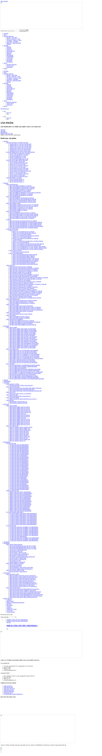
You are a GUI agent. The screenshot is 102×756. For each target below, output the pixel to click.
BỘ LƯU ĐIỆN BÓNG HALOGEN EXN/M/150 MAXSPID (24, 370)
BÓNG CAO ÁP (14, 230)
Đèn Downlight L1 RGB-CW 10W (18, 552)
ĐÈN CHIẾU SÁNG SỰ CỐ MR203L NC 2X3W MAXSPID (25, 354)
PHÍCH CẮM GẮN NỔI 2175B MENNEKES (21, 493)
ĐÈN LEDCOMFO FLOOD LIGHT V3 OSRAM (22, 218)
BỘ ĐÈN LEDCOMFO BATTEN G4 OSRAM (21, 323)
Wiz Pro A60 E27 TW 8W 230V (17, 175)
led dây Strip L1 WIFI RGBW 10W (18, 550)
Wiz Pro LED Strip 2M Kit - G (17, 180)
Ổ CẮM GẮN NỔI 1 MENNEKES (18, 477)
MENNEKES (10, 55)
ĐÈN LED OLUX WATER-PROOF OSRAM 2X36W (23, 202)
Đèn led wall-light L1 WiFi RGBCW (18, 571)
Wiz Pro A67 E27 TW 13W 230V (18, 164)
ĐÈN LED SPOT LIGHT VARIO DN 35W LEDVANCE (24, 577)
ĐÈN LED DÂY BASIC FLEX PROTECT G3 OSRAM (23, 276)
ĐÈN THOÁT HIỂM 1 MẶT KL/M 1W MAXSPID (22, 335)
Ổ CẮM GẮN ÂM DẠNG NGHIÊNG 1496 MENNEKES (24, 531)
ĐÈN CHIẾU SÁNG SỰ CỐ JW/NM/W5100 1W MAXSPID (24, 357)
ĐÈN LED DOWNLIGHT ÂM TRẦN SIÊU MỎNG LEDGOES (25, 388)
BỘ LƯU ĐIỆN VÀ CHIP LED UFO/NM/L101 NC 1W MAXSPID (26, 372)
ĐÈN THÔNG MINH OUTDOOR (15, 563)
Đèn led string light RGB (15, 566)
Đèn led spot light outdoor (16, 564)
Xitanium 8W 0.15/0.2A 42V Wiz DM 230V (20, 149)
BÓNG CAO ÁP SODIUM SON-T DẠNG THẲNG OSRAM (28, 249)
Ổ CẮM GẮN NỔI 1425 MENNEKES (19, 473)
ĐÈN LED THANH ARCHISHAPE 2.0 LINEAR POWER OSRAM (26, 226)
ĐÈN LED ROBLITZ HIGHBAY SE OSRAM (21, 195)
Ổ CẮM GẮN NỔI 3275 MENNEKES (19, 467)
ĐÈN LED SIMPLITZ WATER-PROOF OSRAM (22, 198)
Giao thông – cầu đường (12, 41)
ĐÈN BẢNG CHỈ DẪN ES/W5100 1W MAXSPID (22, 359)
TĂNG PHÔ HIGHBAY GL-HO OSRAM (20, 191)
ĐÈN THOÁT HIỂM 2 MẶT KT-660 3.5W (20, 412)
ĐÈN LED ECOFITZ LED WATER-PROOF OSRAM (23, 199)
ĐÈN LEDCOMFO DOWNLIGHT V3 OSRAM (21, 301)
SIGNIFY (9, 48)
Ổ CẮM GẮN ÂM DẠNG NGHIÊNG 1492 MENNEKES (24, 529)
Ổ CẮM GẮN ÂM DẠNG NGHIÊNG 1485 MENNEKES (24, 540)
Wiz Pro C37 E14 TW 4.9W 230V (18, 172)
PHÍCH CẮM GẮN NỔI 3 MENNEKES (20, 508)
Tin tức (5, 63)
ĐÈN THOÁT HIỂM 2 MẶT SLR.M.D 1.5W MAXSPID (24, 345)
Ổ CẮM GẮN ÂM (11, 525)
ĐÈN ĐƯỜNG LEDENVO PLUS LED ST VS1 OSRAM (24, 206)
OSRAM (9, 47)
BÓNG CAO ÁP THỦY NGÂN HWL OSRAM (24, 233)
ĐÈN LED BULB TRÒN (13, 397)
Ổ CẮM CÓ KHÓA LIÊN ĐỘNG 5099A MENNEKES (23, 524)
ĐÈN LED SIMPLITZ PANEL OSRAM (19, 316)
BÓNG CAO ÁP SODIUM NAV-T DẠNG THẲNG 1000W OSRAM (30, 248)
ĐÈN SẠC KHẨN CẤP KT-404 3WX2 (19, 434)
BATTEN (9, 604)
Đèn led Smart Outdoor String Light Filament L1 (21, 569)
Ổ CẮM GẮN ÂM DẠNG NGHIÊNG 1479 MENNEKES (24, 528)
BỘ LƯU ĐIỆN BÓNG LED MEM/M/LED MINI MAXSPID (25, 365)
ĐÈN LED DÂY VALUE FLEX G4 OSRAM (21, 266)
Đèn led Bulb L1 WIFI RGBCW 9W (18, 555)
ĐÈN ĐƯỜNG (10, 400)
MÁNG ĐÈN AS (11, 51)
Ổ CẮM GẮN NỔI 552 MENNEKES (19, 466)
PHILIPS (9, 53)
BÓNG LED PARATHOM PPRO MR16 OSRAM (25, 254)
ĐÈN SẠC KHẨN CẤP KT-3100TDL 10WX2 (21, 427)
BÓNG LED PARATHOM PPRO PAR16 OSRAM (25, 261)
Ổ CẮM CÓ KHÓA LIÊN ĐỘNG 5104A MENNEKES (23, 516)
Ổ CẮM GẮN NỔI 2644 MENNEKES (19, 458)
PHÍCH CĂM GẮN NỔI (7, 133)
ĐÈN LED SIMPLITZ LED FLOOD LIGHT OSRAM (23, 217)
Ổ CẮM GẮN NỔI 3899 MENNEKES (19, 448)
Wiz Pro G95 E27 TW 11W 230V (18, 167)
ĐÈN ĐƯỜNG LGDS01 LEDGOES (18, 403)
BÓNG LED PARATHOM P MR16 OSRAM (24, 256)
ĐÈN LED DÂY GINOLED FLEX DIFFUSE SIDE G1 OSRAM (25, 279)
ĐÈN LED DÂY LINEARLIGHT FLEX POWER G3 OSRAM (25, 293)
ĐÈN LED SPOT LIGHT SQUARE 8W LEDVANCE (23, 579)
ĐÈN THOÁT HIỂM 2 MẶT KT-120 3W (20, 408)
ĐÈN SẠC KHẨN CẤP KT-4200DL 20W (20, 439)
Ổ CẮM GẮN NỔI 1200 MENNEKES (19, 457)
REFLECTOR (10, 601)
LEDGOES (9, 49)
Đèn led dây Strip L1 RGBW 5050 (18, 558)
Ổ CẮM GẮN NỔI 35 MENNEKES (18, 455)
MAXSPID (9, 60)
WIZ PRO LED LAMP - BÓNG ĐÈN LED (17, 160)
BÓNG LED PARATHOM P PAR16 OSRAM (24, 262)
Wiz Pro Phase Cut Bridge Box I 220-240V (20, 153)
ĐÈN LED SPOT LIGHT (13, 304)
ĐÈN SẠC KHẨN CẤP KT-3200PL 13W (20, 428)
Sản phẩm (6, 45)
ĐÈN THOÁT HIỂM (12, 327)
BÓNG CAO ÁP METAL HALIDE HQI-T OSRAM (25, 238)
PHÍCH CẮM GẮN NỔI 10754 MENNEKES (21, 496)
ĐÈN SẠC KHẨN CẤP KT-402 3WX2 (19, 431)
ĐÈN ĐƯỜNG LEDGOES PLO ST (18, 401)
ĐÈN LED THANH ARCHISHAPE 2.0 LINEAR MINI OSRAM (26, 225)
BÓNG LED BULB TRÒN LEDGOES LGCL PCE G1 (23, 399)
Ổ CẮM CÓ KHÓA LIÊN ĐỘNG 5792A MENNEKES (23, 523)
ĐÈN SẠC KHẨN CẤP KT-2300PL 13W (20, 436)
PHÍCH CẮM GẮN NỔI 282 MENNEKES (20, 497)
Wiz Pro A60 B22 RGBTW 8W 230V (19, 163)
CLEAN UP (10, 610)
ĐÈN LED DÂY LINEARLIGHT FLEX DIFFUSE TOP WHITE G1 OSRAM (29, 277)
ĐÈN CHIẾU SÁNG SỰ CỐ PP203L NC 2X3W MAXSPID (24, 355)
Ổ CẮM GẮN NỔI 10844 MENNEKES (19, 488)
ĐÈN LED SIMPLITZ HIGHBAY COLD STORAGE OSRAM (25, 192)
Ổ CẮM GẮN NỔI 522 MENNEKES (19, 462)
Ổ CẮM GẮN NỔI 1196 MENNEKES (19, 486)
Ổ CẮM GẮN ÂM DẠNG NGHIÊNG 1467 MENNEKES (24, 539)
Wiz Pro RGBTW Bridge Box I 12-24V (19, 159)
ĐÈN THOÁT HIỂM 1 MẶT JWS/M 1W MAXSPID (22, 332)
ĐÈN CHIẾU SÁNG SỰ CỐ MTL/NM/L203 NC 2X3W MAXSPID (26, 358)
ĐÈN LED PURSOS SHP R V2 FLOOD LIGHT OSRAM (24, 214)
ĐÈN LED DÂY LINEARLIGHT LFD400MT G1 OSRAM (24, 268)
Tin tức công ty (10, 66)
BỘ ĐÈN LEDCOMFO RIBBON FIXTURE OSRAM (23, 324)
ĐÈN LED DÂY (11, 265)
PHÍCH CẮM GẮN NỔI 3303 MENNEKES (20, 511)
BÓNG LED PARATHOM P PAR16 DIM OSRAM (25, 264)
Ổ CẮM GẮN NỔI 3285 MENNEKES (19, 451)
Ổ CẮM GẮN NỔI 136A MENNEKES (19, 454)
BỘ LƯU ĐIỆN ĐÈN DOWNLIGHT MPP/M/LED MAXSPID (25, 369)
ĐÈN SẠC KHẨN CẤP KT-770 (17, 440)
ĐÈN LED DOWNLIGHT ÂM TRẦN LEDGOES (22, 389)
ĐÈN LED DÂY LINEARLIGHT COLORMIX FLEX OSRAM (25, 297)
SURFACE (9, 608)
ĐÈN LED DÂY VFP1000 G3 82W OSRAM (21, 296)
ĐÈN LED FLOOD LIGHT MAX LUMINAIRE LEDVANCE (25, 593)
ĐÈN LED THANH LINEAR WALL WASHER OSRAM (24, 227)
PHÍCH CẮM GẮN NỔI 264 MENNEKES (20, 494)
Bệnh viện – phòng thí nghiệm (14, 43)
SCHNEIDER (10, 56)
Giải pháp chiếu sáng (9, 36)
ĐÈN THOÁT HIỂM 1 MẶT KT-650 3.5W (20, 411)
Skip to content (4, 1)
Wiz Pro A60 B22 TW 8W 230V (17, 161)
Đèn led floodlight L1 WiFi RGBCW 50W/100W (21, 567)
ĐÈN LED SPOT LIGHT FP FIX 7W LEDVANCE (22, 585)
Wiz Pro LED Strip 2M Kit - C (17, 179)
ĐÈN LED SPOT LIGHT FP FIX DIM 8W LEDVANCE (23, 583)
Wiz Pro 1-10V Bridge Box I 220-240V (19, 154)
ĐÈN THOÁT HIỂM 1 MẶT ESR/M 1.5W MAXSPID (23, 330)
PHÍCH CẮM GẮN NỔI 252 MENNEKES (20, 498)
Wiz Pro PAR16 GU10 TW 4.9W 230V (19, 168)
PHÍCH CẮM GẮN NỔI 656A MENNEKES (21, 501)
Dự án (5, 35)
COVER (9, 606)
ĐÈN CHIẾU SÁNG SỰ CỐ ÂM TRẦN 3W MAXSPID (23, 362)
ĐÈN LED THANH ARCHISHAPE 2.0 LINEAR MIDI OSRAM (26, 223)
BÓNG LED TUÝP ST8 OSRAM (21, 252)
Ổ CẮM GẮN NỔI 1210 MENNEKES (19, 469)
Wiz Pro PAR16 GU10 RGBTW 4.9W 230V (20, 171)
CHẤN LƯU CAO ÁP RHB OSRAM (22, 234)
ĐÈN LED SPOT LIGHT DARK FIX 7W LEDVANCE (23, 586)
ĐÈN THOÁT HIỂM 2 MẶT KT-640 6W (20, 409)
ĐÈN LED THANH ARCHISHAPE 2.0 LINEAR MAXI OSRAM (26, 222)
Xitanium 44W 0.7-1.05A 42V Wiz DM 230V (20, 144)
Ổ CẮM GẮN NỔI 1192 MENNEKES (19, 453)
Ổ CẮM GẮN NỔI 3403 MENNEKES (19, 489)
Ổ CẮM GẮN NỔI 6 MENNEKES (18, 484)
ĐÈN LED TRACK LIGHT (13, 312)
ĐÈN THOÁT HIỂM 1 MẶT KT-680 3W (20, 415)
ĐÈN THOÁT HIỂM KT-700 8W (18, 417)
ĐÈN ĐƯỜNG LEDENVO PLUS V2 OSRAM (21, 208)
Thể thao (9, 44)
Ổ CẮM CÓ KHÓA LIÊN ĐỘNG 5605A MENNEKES (23, 515)
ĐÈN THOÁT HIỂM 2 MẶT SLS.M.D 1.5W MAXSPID (23, 339)
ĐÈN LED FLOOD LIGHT (13, 211)
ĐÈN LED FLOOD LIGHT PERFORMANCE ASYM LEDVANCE (26, 594)
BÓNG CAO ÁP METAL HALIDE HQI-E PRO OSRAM (27, 245)
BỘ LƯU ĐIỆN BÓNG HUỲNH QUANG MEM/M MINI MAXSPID (27, 378)
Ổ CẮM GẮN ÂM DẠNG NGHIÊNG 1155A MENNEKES (24, 537)
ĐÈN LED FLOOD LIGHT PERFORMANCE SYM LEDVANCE (26, 595)
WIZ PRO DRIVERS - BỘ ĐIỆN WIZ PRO (17, 142)
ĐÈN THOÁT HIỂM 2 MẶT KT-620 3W (20, 423)
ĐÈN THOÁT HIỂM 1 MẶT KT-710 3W (20, 419)
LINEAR (9, 219)
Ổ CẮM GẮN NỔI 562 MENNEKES (19, 475)
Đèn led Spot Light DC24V (16, 551)
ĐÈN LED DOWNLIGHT (13, 299)
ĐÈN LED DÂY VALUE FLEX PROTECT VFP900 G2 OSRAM (26, 292)
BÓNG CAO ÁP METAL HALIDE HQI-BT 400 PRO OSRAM (28, 243)
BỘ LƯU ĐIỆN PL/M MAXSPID (18, 368)
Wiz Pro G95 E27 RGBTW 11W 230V (19, 169)
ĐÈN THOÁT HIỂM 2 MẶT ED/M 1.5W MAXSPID (23, 328)
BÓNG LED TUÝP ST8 (16, 250)
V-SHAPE (9, 600)
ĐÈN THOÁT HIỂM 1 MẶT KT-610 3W (20, 420)
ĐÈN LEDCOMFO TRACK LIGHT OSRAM (21, 314)
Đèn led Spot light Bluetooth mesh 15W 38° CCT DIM (23, 546)
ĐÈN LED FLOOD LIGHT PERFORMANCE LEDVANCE (24, 589)
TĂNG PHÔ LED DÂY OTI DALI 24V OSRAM (22, 288)
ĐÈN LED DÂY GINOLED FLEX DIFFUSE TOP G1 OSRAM (25, 281)
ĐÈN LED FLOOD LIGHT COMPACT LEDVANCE (23, 590)
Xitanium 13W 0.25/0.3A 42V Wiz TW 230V (20, 148)
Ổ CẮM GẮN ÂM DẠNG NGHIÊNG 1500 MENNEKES (24, 532)
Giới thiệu (6, 33)
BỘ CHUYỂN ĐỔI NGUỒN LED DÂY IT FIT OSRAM (24, 295)
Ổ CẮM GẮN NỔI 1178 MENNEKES (19, 482)
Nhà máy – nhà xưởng (12, 37)
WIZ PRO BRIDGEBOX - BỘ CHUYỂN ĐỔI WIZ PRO (21, 152)
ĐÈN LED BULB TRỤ (12, 395)
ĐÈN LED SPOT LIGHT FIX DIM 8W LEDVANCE (23, 582)
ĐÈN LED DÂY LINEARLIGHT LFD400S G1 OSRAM (24, 270)
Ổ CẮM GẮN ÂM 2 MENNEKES (18, 536)
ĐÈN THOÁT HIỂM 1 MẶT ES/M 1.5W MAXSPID (23, 347)
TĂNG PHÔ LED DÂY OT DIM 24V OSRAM (21, 283)
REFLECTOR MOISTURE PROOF (15, 602)
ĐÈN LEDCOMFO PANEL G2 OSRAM (20, 318)
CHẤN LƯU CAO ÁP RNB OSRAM (22, 237)
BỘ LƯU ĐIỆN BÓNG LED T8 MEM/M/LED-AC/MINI (24, 376)
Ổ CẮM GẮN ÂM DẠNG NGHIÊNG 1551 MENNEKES (24, 535)
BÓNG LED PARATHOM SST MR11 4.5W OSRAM (26, 258)
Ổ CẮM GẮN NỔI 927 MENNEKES (19, 479)
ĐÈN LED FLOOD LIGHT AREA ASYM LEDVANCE (23, 597)
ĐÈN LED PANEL (11, 315)
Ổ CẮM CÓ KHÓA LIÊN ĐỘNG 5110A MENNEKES (23, 521)
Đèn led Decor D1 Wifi (15, 560)
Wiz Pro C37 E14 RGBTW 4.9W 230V (19, 173)
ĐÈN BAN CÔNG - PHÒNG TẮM (15, 570)
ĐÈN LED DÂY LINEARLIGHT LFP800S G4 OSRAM (23, 287)
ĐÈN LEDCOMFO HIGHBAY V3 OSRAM (20, 190)
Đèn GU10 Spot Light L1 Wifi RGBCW (19, 554)
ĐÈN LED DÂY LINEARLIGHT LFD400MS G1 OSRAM (24, 275)
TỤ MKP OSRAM (17, 239)
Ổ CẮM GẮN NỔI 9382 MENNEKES (19, 447)
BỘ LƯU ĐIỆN (10, 364)
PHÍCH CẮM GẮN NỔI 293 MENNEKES (20, 505)
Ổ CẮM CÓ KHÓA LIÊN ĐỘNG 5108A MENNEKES (23, 520)
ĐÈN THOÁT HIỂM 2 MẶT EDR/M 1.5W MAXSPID (23, 331)
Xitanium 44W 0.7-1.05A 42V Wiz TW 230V (20, 145)
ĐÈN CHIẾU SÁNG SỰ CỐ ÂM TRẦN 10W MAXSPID (24, 350)
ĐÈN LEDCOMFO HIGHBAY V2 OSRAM (20, 185)
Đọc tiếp (9, 622)
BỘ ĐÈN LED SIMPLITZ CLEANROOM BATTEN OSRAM (25, 322)
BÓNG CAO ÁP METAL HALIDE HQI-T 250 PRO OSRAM (28, 241)
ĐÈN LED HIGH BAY (12, 184)
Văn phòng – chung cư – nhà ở (14, 40)
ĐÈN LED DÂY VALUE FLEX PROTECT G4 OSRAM (24, 269)
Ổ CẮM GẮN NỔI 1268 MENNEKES (19, 444)
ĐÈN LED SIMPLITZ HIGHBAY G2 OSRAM (21, 194)
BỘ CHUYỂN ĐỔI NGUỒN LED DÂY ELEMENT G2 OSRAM (26, 291)
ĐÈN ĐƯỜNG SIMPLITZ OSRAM (18, 210)
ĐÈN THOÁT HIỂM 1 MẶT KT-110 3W (20, 424)
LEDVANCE (10, 57)
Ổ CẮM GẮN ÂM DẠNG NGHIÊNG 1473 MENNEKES (24, 527)
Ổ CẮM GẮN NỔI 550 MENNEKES (19, 470)
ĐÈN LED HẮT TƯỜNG (13, 384)
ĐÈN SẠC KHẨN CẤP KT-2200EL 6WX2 (20, 430)
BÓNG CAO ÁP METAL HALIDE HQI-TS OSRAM (26, 235)
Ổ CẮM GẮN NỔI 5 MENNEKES (18, 478)
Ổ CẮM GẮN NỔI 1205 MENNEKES (19, 471)
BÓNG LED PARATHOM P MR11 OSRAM (23, 257)
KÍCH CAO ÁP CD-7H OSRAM (21, 242)
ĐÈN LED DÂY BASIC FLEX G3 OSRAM (20, 272)
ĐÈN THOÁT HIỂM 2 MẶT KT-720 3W (20, 422)
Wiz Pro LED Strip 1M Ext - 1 (17, 181)
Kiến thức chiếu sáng (12, 64)
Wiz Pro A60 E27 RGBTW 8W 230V (19, 176)
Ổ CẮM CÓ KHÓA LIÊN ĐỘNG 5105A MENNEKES (23, 519)
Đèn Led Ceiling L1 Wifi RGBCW (18, 559)
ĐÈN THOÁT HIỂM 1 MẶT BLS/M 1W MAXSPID (22, 338)
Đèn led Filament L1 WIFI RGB (17, 562)
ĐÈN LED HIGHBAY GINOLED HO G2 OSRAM (22, 187)
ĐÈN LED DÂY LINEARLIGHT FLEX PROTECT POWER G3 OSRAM (28, 284)
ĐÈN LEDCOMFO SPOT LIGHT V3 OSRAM (21, 311)
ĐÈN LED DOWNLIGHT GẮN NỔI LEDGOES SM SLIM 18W (26, 390)
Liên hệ (5, 68)
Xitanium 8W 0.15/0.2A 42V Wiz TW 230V (20, 150)
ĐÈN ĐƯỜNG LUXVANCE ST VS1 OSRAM (21, 207)
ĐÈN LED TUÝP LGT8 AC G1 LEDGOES (20, 393)
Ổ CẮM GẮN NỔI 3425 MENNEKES (19, 485)
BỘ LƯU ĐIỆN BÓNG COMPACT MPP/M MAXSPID (23, 366)
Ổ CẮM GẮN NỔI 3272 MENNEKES (19, 463)
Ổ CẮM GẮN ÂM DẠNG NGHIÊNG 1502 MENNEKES (24, 533)
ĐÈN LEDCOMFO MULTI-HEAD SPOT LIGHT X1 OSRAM (25, 307)
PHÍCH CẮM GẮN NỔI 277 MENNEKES (20, 492)
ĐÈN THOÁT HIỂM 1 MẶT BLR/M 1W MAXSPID (23, 346)
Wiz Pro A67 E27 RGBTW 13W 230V (19, 165)
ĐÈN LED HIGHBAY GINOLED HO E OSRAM (22, 188)
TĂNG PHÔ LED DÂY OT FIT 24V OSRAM (21, 285)
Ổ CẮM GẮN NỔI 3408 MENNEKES (19, 481)
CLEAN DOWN (11, 612)
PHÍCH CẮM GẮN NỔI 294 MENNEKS (20, 506)
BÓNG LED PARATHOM (16, 253)
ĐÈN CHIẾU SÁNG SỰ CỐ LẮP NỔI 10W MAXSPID (23, 353)
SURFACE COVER (12, 609)
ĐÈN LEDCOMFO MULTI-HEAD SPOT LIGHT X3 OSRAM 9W (26, 310)
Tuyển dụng (9, 67)
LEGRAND (9, 59)
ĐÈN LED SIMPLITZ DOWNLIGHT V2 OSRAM (22, 303)
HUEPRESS (10, 61)
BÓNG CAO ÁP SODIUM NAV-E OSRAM (23, 231)
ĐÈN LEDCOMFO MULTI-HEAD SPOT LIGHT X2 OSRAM (25, 308)
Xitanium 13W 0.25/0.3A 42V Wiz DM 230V (20, 146)
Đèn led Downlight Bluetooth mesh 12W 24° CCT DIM (23, 548)
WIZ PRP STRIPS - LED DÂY (14, 177)
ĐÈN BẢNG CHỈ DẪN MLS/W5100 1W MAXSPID (23, 361)
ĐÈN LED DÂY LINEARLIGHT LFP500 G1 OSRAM (23, 289)
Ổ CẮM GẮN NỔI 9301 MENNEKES (19, 446)
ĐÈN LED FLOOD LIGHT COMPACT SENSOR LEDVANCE (25, 591)
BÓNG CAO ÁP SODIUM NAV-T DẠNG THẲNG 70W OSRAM (29, 246)
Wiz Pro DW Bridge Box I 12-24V (18, 156)
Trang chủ (3, 129)
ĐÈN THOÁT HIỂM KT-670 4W (18, 413)
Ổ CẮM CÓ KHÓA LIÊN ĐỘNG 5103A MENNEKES (23, 517)
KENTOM (9, 52)
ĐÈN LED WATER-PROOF (13, 196)
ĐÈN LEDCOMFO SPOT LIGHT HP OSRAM (21, 306)
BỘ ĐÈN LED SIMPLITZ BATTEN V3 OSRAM (22, 320)
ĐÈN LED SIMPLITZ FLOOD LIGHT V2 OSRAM (22, 212)
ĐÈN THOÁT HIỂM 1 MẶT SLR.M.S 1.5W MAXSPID (23, 342)
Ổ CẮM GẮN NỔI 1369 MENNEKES (19, 450)
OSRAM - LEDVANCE (12, 229)
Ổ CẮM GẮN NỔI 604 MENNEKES (19, 459)
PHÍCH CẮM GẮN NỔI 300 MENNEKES (20, 509)
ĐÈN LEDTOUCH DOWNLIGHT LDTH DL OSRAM (23, 300)
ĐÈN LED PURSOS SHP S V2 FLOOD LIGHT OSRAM (24, 215)
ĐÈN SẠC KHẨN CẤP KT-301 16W (19, 438)
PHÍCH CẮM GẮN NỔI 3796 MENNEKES (20, 504)
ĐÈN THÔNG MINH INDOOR (14, 544)
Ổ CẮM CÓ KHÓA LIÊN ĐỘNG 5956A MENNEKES (23, 513)
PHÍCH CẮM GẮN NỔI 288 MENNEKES (20, 500)
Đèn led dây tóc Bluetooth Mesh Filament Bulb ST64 (22, 556)
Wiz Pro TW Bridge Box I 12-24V (18, 157)
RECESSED (10, 605)
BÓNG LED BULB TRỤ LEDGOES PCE (20, 396)
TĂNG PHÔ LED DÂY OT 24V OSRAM (20, 280)
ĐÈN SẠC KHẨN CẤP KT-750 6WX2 (19, 435)
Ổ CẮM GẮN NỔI (11, 443)
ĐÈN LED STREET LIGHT (14, 203)
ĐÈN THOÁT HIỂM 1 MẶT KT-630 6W (20, 407)
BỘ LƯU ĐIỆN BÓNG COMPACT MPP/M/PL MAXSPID (24, 377)
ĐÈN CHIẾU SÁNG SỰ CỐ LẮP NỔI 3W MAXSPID (23, 351)
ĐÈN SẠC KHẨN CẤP (12, 349)
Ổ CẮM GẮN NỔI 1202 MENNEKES (19, 461)
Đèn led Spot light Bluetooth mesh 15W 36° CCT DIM (23, 547)
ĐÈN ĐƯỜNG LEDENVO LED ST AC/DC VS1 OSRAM (24, 204)
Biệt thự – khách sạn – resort (13, 39)
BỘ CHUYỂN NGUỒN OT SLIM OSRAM (20, 273)
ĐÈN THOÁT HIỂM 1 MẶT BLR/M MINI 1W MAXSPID (24, 343)
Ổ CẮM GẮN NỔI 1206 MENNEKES (19, 465)
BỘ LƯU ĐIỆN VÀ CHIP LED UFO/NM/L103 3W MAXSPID (25, 373)
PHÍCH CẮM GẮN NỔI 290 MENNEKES (20, 502)
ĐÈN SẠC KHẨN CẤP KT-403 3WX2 (19, 432)
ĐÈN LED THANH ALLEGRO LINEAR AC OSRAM (23, 221)
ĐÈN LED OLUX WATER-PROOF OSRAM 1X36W (23, 200)
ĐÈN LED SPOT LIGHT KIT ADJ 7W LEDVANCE (23, 575)
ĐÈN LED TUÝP (11, 392)
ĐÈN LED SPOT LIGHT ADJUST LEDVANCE (22, 581)
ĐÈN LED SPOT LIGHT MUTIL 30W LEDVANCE (22, 578)
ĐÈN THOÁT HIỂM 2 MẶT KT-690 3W (20, 416)
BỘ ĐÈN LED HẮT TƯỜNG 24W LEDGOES (21, 385)
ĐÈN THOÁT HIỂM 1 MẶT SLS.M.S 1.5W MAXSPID (23, 337)
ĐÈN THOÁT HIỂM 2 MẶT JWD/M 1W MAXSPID (23, 334)
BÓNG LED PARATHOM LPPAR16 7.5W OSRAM (25, 260)
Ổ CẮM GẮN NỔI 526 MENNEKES (19, 474)
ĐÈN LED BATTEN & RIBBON (15, 319)
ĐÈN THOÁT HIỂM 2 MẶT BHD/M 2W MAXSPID (23, 341)
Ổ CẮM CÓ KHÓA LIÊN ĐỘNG (15, 512)
